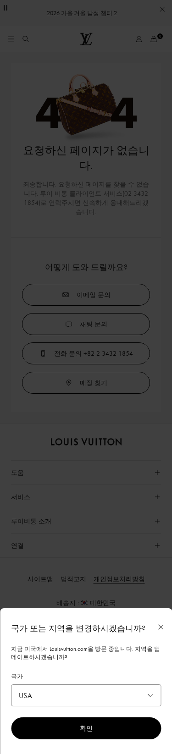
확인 (86, 728)
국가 (17, 676)
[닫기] (160, 627)
